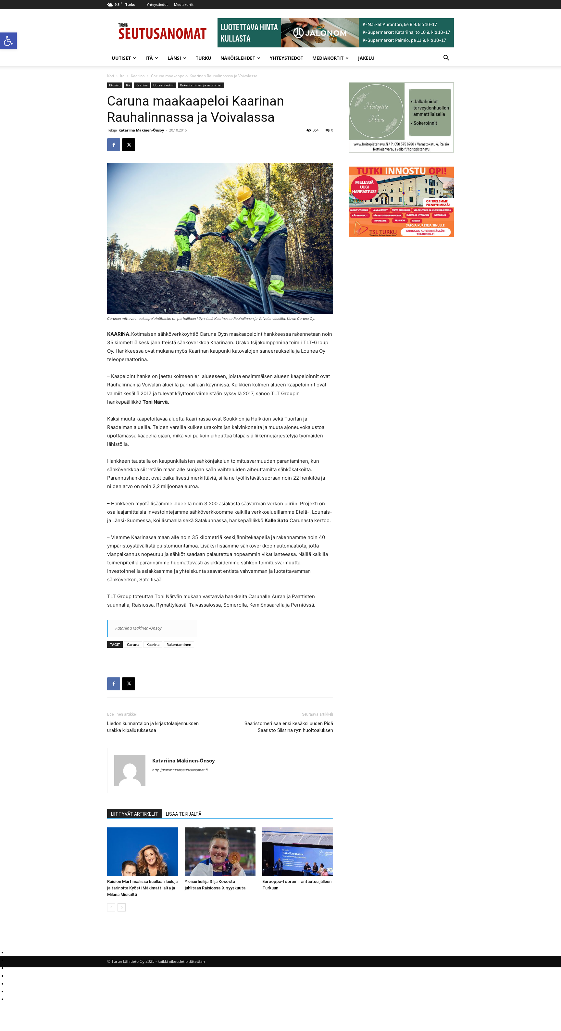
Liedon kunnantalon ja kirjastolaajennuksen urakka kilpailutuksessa (153, 727)
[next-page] (122, 907)
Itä (149, 58)
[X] (128, 144)
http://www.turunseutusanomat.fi (180, 770)
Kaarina (138, 76)
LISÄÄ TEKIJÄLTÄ (183, 814)
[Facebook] (113, 144)
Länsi (174, 58)
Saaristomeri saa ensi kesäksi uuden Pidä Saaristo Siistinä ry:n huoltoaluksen (288, 727)
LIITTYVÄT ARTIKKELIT (134, 814)
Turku (203, 58)
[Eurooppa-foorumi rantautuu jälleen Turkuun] (297, 851)
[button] (8, 40)
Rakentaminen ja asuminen (201, 85)
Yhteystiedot (157, 4)
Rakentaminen (179, 644)
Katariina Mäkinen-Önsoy (141, 130)
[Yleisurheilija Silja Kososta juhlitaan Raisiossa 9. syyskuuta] (220, 851)
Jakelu (366, 58)
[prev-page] (111, 907)
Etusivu (114, 85)
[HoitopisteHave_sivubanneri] (401, 151)
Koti (110, 76)
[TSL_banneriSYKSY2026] (401, 235)
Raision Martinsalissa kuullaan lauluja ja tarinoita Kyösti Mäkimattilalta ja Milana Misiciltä (142, 888)
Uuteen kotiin (163, 85)
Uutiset (121, 58)
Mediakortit (183, 4)
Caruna (133, 644)
